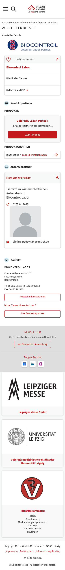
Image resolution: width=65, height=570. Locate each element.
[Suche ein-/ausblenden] (13, 9)
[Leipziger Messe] (60, 9)
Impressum (11, 551)
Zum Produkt (32, 134)
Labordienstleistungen (34, 154)
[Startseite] (36, 9)
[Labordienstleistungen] (55, 154)
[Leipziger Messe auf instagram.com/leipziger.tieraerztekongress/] (41, 364)
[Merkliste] (57, 59)
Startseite (7, 22)
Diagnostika (12, 154)
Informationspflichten (48, 551)
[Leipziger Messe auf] (32, 364)
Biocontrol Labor (48, 22)
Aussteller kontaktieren (32, 296)
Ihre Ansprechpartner (32, 313)
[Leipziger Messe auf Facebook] (24, 364)
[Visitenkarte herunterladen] (57, 178)
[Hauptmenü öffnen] (5, 9)
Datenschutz (27, 551)
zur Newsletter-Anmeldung (32, 344)
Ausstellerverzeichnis (25, 22)
